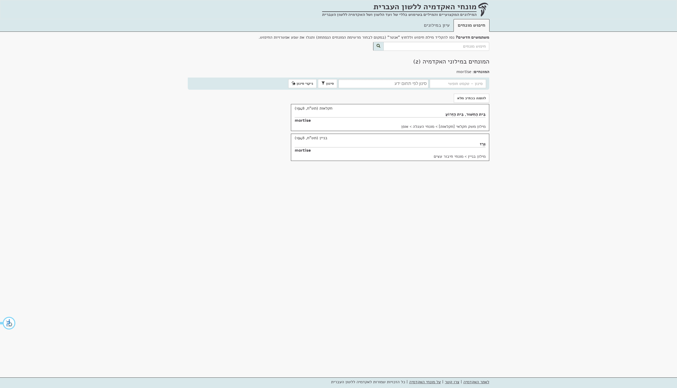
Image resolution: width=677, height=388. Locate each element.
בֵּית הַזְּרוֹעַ (454, 114)
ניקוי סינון (304, 83)
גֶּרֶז (483, 144)
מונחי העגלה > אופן (417, 126)
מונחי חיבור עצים (448, 156)
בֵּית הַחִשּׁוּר (476, 114)
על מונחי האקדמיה (425, 382)
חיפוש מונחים (471, 25)
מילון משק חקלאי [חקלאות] (462, 126)
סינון (329, 83)
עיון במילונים (437, 25)
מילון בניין (477, 156)
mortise (303, 120)
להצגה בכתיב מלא (471, 98)
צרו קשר (452, 382)
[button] (8, 323)
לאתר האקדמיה (476, 382)
